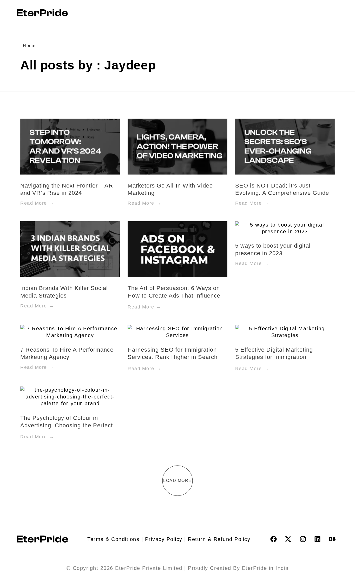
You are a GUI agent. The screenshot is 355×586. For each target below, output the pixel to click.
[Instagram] (302, 539)
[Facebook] (273, 539)
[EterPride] (42, 13)
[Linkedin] (317, 539)
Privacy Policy (163, 539)
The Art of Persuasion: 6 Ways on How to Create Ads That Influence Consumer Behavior (174, 295)
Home (29, 45)
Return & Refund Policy (219, 539)
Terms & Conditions (113, 539)
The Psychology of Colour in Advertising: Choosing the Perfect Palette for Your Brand (66, 425)
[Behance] (332, 539)
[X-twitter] (288, 539)
